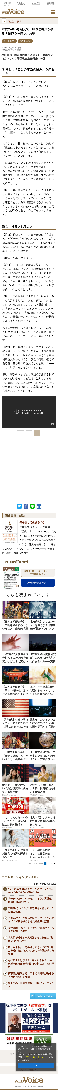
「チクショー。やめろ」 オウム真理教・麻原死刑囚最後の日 (31, 900)
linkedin (39, 506)
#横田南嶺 (25, 41)
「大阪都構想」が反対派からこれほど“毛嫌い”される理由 (30, 939)
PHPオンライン (7, 3)
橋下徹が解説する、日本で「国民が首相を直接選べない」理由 (31, 975)
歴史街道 (50, 3)
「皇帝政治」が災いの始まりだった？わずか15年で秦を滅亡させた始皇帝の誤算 (31, 920)
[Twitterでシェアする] (43, 996)
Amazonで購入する (37, 582)
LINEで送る (32, 506)
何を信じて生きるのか (32, 522)
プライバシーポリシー (35, 1057)
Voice (21, 3)
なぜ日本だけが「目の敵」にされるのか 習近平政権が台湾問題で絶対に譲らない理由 (31, 963)
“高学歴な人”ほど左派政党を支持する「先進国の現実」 (31, 910)
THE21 (36, 3)
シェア (26, 506)
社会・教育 (15, 21)
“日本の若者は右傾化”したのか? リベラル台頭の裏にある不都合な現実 (31, 890)
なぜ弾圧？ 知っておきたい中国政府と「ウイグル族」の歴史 (31, 929)
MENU (53, 12)
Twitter (19, 506)
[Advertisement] (29, 469)
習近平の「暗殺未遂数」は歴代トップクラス (31, 985)
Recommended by (36, 863)
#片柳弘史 (9, 41)
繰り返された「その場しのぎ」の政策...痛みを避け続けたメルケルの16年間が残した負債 (31, 950)
